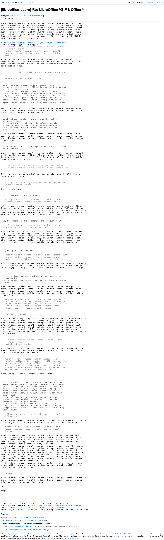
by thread (150, 2)
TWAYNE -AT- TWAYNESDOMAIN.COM (27, 15)
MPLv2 (44, 536)
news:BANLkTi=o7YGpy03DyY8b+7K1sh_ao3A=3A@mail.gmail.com (35, 42)
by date (143, 2)
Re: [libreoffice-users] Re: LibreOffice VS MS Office (23, 520)
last (33, 2)
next (11, 2)
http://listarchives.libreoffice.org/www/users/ (42, 507)
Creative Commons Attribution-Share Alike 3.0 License (117, 534)
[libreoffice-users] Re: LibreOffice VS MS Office (41, 9)
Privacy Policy (5, 534)
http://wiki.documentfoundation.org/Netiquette (56, 505)
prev (7, 2)
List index (159, 2)
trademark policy (73, 538)
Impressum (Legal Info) (19, 534)
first (22, 2)
